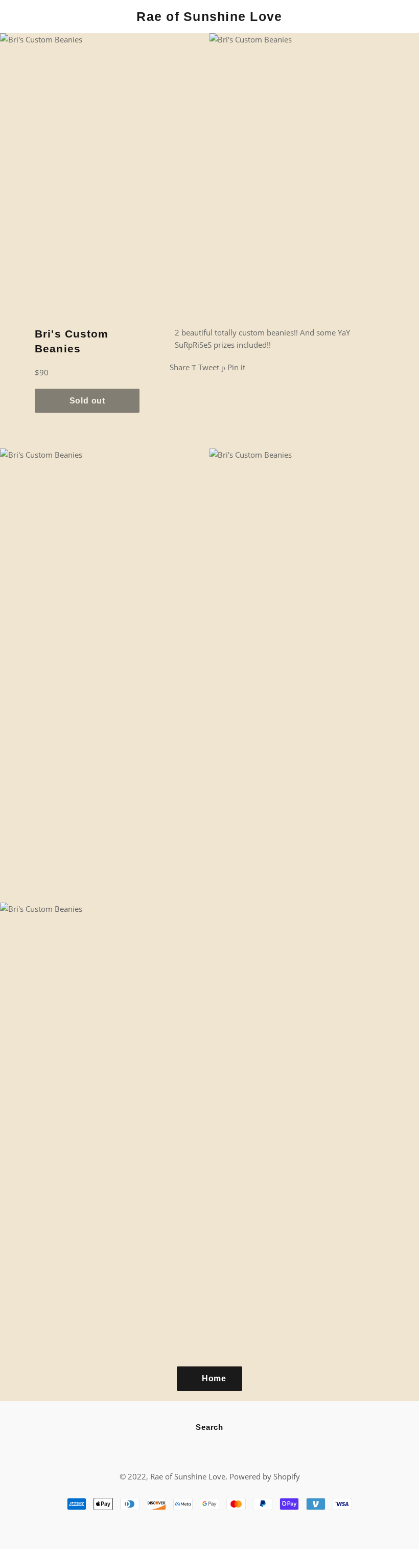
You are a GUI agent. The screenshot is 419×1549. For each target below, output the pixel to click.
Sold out (87, 400)
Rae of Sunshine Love (209, 16)
